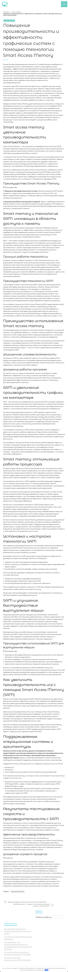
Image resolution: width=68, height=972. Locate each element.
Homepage (6, 12)
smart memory (16, 12)
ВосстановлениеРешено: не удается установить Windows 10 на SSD (17, 931)
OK (46, 970)
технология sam (17, 891)
